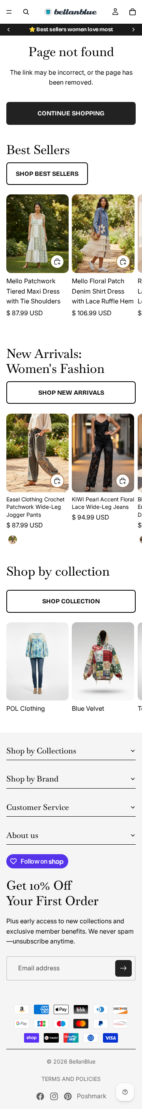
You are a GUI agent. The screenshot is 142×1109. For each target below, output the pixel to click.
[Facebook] (40, 1096)
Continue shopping (71, 113)
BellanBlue (82, 1061)
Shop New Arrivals (71, 392)
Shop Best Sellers (47, 173)
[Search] (26, 12)
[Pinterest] (68, 1096)
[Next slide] (133, 29)
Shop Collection (71, 601)
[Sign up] (123, 968)
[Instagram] (54, 1096)
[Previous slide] (8, 29)
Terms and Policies (71, 1078)
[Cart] (132, 12)
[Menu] (9, 12)
